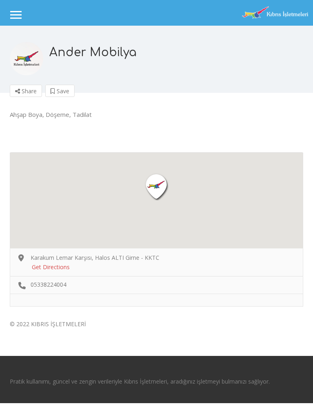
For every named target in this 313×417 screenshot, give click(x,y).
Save (62, 91)
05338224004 (48, 284)
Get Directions (51, 267)
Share (28, 91)
